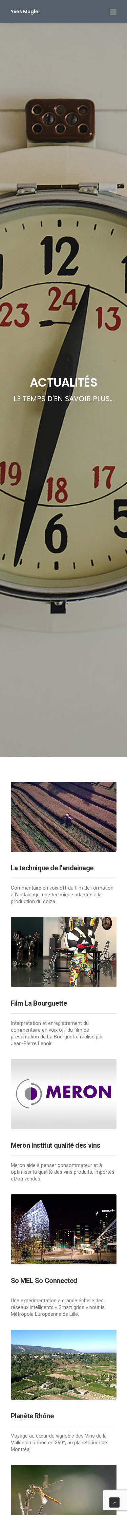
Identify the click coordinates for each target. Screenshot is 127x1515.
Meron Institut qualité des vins (56, 1145)
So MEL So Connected (44, 1281)
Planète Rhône (32, 1416)
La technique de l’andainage (52, 868)
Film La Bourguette (39, 1003)
